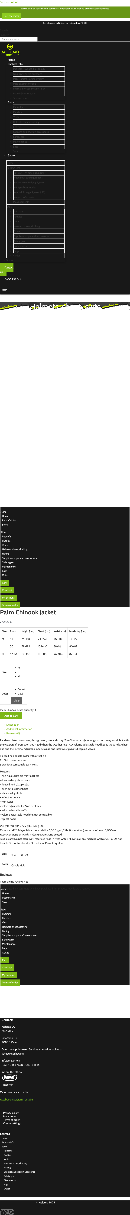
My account (10, 1116)
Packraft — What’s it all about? (29, 68)
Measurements (21, 98)
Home (11, 59)
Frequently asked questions (27, 73)
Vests (16, 116)
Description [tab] (13, 724)
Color (5, 693)
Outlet (16, 151)
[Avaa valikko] (5, 289)
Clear (17, 700)
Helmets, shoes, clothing (26, 122)
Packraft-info (8, 520)
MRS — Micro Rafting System (28, 78)
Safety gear (19, 136)
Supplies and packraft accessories (31, 131)
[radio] (21, 668)
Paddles (17, 112)
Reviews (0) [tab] (13, 733)
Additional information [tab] (19, 728)
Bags (15, 146)
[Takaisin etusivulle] (10, 57)
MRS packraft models (24, 83)
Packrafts (18, 107)
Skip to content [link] (9, 2)
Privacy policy (11, 1112)
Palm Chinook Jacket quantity (17, 709)
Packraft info (15, 64)
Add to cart (11, 715)
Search (4, 30)
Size (4, 672)
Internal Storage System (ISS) (29, 88)
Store (11, 102)
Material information (24, 93)
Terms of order (11, 1119)
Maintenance (20, 141)
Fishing (17, 126)
